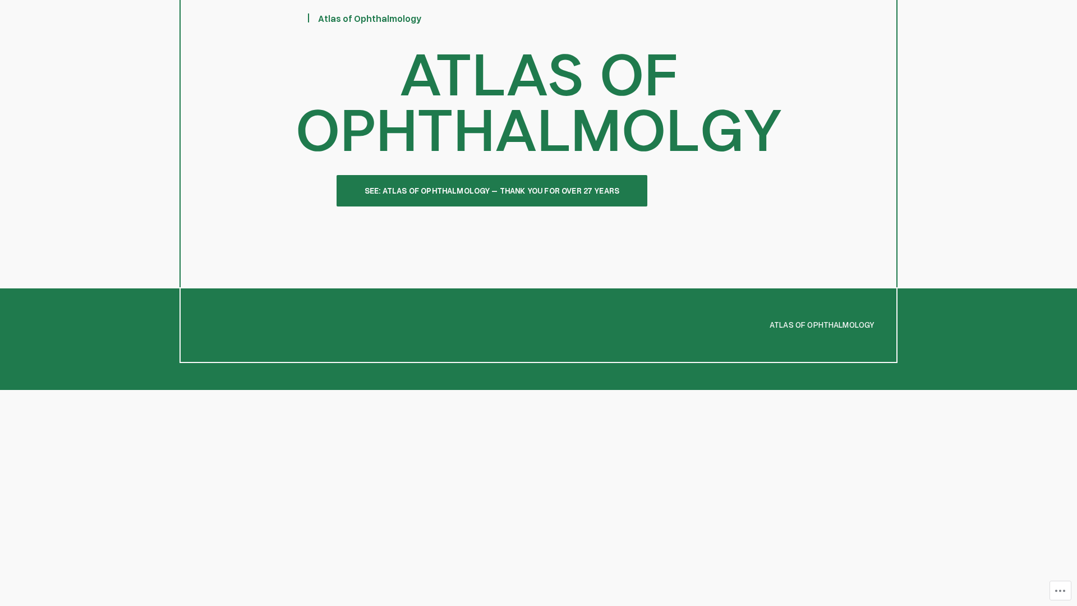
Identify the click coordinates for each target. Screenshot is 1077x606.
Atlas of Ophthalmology (370, 18)
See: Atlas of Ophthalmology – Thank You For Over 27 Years (492, 190)
